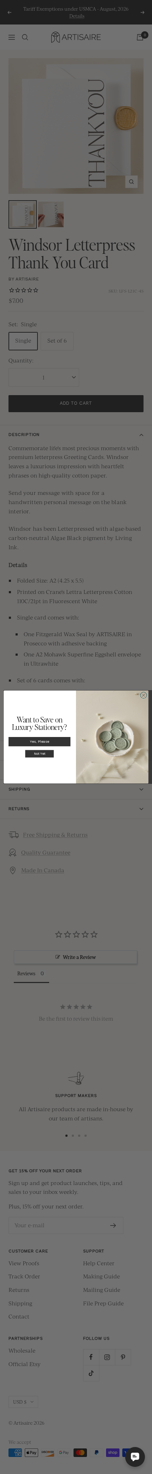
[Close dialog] (143, 695)
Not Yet (39, 753)
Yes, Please (39, 741)
